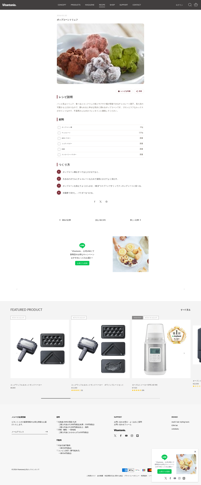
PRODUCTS (75, 5)
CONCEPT (62, 5)
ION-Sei (175, 425)
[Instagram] (179, 478)
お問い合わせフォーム (122, 424)
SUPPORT (124, 5)
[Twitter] (166, 478)
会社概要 (100, 476)
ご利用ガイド (91, 476)
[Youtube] (175, 478)
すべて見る (186, 310)
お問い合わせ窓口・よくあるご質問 (128, 422)
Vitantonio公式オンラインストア (28, 469)
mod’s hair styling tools (180, 422)
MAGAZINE (89, 5)
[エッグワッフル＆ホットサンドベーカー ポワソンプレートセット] (100, 349)
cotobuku (175, 429)
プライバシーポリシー (131, 476)
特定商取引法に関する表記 (114, 476)
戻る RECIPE (100, 220)
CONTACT (137, 5)
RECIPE (102, 5)
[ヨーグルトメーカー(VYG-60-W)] (161, 349)
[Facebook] (170, 478)
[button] (16, 289)
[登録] (46, 432)
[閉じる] (195, 451)
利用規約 (144, 476)
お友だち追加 (82, 263)
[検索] (190, 4)
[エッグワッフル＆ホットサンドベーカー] (39, 349)
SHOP (112, 5)
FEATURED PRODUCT (26, 310)
